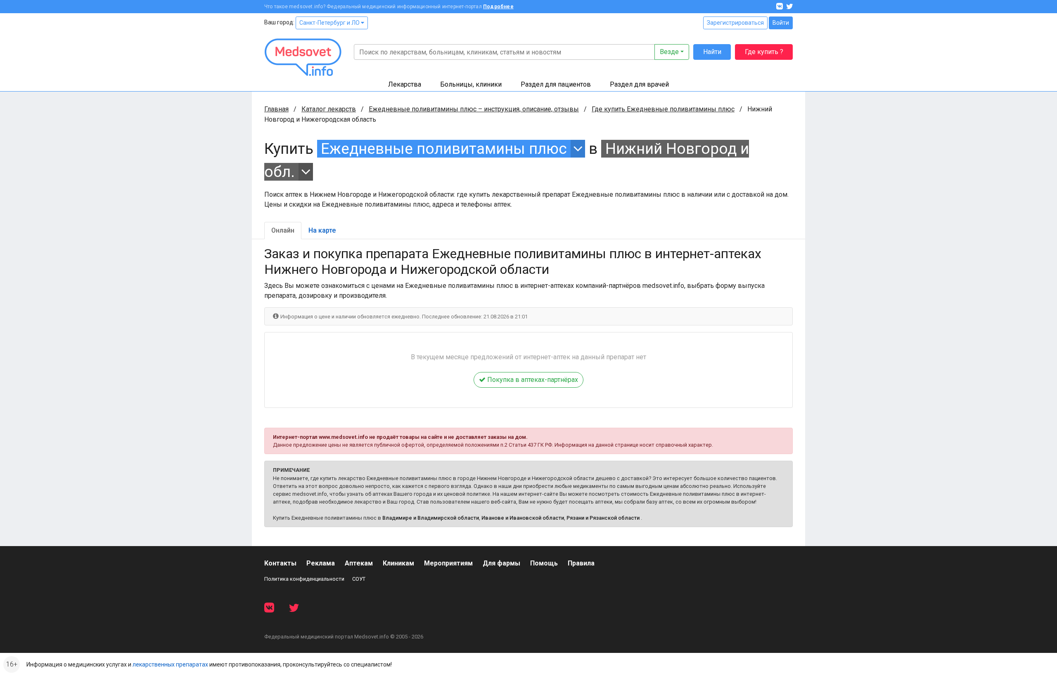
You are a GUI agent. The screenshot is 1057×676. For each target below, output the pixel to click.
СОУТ (358, 579)
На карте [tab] (322, 230)
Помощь (544, 563)
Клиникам (398, 563)
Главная (276, 109)
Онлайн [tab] (282, 230)
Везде (669, 52)
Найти (712, 52)
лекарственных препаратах (170, 664)
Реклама (320, 563)
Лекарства (404, 84)
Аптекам (359, 563)
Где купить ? (764, 52)
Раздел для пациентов (556, 84)
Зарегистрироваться (735, 22)
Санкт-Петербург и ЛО (330, 22)
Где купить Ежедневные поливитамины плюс (663, 109)
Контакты (280, 563)
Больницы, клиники (471, 84)
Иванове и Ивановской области (522, 518)
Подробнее (498, 6)
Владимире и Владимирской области (430, 518)
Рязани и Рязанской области (603, 518)
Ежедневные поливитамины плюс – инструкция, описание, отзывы (474, 109)
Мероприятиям (448, 563)
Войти (781, 22)
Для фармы (501, 563)
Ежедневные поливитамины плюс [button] (444, 149)
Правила (581, 563)
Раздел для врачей (639, 84)
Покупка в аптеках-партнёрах (532, 380)
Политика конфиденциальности (304, 579)
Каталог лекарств (328, 109)
